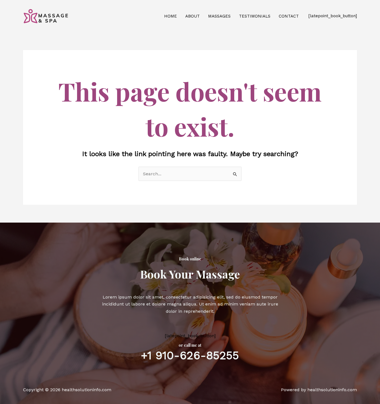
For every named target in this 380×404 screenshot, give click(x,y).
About (192, 16)
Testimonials (254, 16)
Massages (219, 16)
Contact (289, 16)
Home (170, 16)
